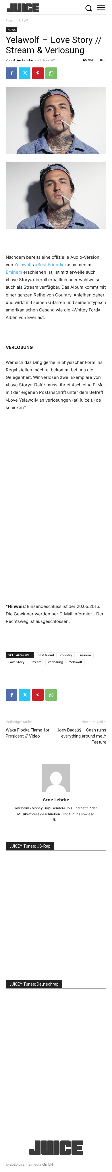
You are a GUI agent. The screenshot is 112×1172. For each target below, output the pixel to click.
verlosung (55, 662)
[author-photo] (56, 791)
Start (9, 20)
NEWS (24, 20)
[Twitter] (24, 73)
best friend (46, 655)
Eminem (14, 272)
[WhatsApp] (51, 73)
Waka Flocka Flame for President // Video (27, 733)
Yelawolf (23, 264)
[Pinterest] (38, 73)
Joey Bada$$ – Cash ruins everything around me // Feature (81, 736)
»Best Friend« (49, 264)
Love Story (16, 662)
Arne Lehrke (23, 60)
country (66, 655)
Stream (36, 662)
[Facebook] (11, 73)
